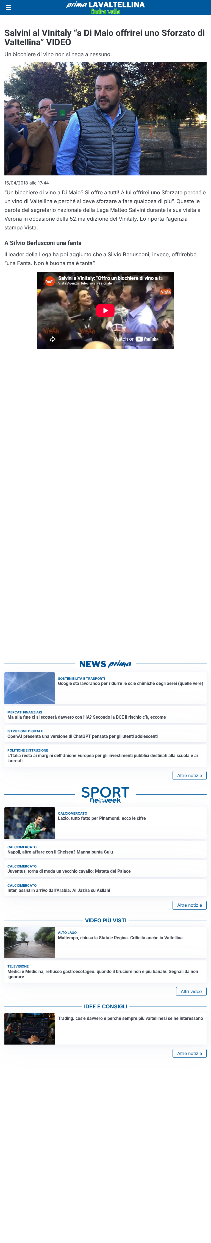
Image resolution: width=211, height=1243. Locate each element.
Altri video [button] (191, 991)
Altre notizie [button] (189, 775)
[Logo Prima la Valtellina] (105, 7)
